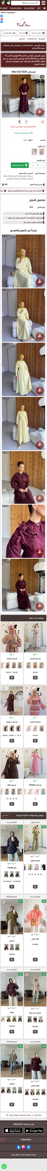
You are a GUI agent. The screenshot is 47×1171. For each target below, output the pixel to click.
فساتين (22, 39)
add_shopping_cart (35, 677)
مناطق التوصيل (9, 33)
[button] (8, 3)
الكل (38, 8)
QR (4, 184)
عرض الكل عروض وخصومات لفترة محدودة (23, 1115)
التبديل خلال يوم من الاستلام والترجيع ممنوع (26, 191)
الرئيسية (42, 39)
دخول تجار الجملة (38, 33)
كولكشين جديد (29, 8)
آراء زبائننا (23, 33)
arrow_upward (2, 1139)
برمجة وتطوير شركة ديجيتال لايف (23, 1155)
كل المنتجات (31, 39)
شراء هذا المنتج (20, 165)
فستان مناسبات (15, 8)
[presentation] (26, 122)
